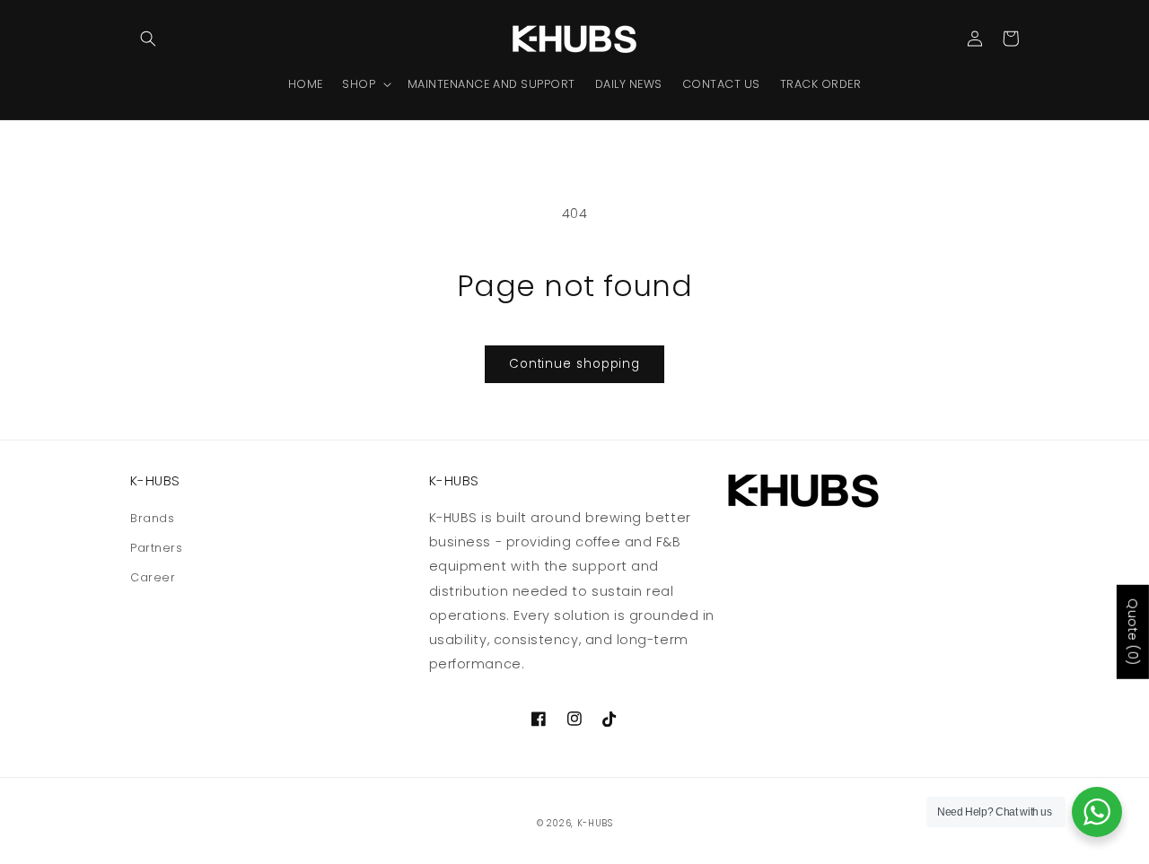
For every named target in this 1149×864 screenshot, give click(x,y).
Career (152, 577)
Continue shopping (574, 363)
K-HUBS (595, 823)
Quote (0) (1133, 632)
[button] (148, 39)
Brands (152, 518)
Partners (156, 547)
